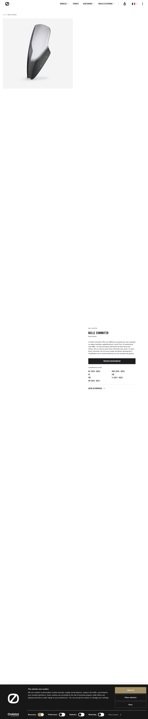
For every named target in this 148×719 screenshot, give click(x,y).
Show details (113, 715)
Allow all (130, 690)
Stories (76, 4)
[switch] (62, 714)
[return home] (7, 4)
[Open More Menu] (142, 4)
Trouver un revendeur (112, 361)
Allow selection (130, 697)
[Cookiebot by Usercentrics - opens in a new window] (13, 714)
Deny (130, 705)
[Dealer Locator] (124, 4)
